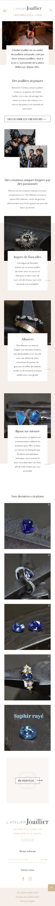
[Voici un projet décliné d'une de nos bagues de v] (27, 576)
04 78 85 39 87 (27, 840)
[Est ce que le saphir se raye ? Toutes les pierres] (27, 728)
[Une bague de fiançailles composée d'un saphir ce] (27, 677)
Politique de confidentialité (27, 897)
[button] (4, 10)
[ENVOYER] (44, 859)
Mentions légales (27, 901)
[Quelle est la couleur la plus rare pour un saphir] (27, 526)
